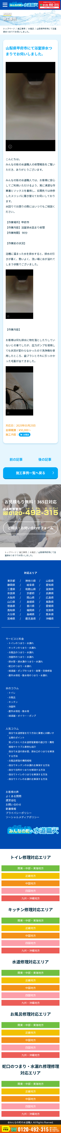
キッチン (13, 702)
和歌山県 (30, 589)
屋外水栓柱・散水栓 (19, 711)
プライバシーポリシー (19, 813)
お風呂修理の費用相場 (20, 760)
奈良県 (11, 593)
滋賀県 (50, 589)
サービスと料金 (15, 639)
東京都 (11, 581)
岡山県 (30, 597)
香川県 (30, 606)
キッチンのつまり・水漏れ (22, 647)
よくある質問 (13, 796)
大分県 (11, 614)
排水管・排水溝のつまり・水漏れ (26, 661)
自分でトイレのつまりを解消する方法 (28, 774)
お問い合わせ (13, 804)
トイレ (12, 692)
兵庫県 (50, 593)
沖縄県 (50, 618)
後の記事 (44, 459)
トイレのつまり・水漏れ (21, 643)
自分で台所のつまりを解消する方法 (27, 769)
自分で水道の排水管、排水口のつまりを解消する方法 (31, 754)
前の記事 (16, 459)
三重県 (11, 589)
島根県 (30, 602)
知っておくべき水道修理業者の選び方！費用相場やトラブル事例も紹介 (31, 744)
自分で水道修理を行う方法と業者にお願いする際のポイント (31, 735)
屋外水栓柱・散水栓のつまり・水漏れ (28, 675)
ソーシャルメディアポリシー (22, 817)
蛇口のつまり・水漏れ (20, 666)
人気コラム (12, 728)
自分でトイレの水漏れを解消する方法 (28, 779)
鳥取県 (50, 602)
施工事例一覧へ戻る (30, 472)
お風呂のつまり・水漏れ (21, 652)
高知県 (11, 610)
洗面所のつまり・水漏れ (21, 657)
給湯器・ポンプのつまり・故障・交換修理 (30, 670)
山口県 (11, 602)
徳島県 (11, 606)
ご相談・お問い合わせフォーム (30, 527)
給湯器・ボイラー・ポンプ (22, 715)
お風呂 (26, 434)
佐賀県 (50, 610)
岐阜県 (30, 585)
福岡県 (30, 610)
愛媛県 (50, 606)
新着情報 (11, 809)
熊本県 (50, 614)
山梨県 (50, 581)
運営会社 (11, 800)
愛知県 (50, 585)
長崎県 (30, 614)
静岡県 (11, 585)
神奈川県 (30, 581)
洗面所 (12, 706)
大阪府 (11, 597)
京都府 (30, 593)
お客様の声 (12, 792)
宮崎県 (11, 618)
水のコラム (12, 688)
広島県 (50, 597)
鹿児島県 (30, 618)
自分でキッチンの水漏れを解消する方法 (29, 765)
